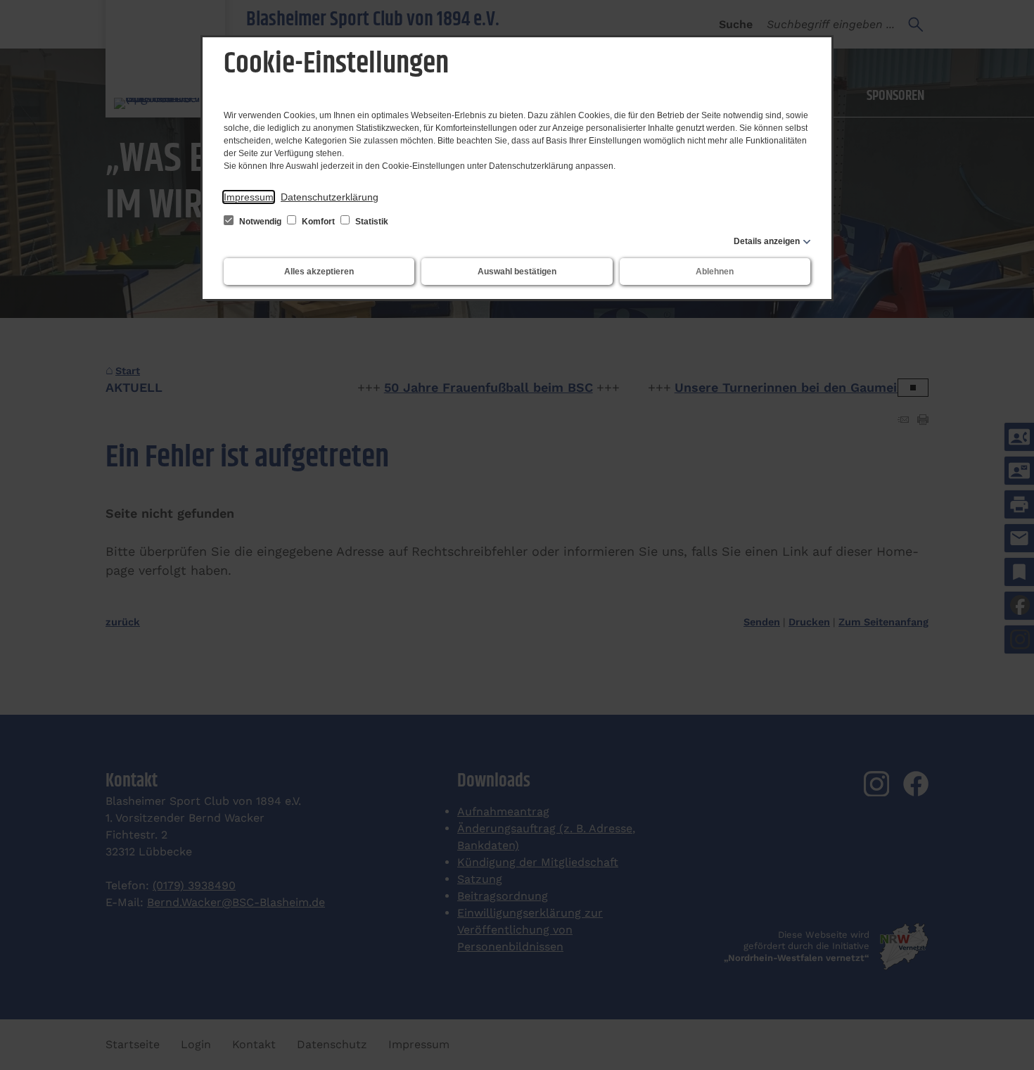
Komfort (318, 222)
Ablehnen (715, 271)
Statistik (370, 222)
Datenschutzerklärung (329, 197)
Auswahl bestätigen (517, 271)
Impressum (249, 197)
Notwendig (260, 222)
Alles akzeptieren (319, 271)
